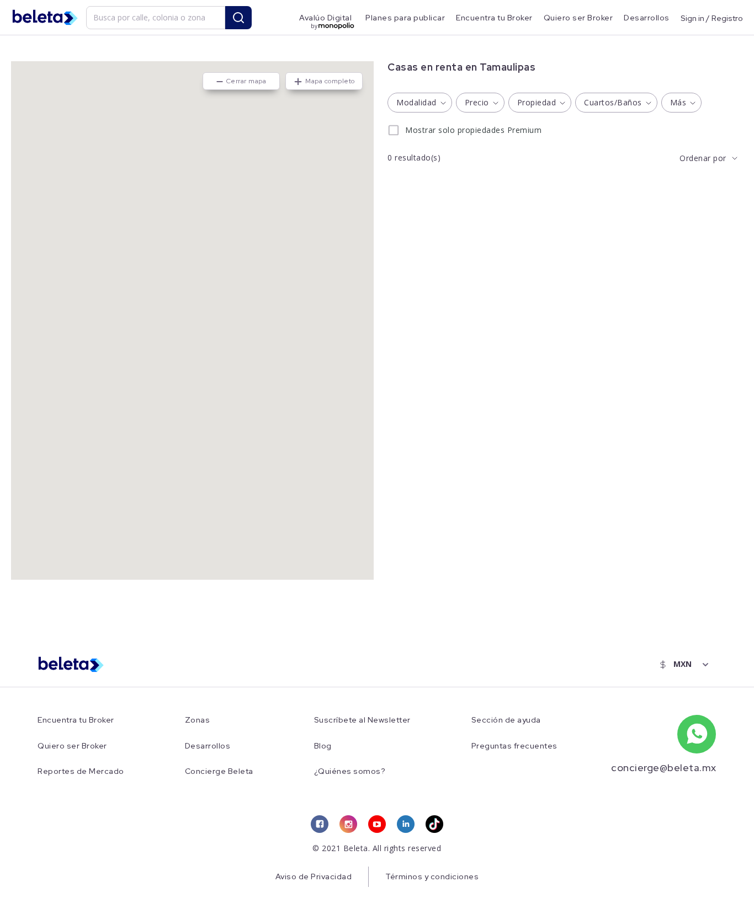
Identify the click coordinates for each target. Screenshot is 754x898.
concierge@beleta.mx (663, 767)
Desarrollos (647, 18)
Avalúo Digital (325, 18)
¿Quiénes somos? (350, 771)
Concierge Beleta (219, 771)
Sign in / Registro (712, 17)
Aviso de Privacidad (313, 876)
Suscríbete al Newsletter (362, 720)
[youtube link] (377, 824)
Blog (323, 746)
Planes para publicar (405, 18)
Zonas (197, 720)
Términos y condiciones (432, 876)
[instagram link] (348, 824)
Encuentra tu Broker (494, 18)
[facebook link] (319, 824)
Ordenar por (702, 158)
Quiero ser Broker (578, 18)
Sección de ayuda (506, 720)
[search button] (238, 17)
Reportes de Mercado (81, 771)
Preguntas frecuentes (514, 746)
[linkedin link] (406, 824)
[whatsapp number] (696, 734)
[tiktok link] (434, 824)
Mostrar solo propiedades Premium (473, 130)
